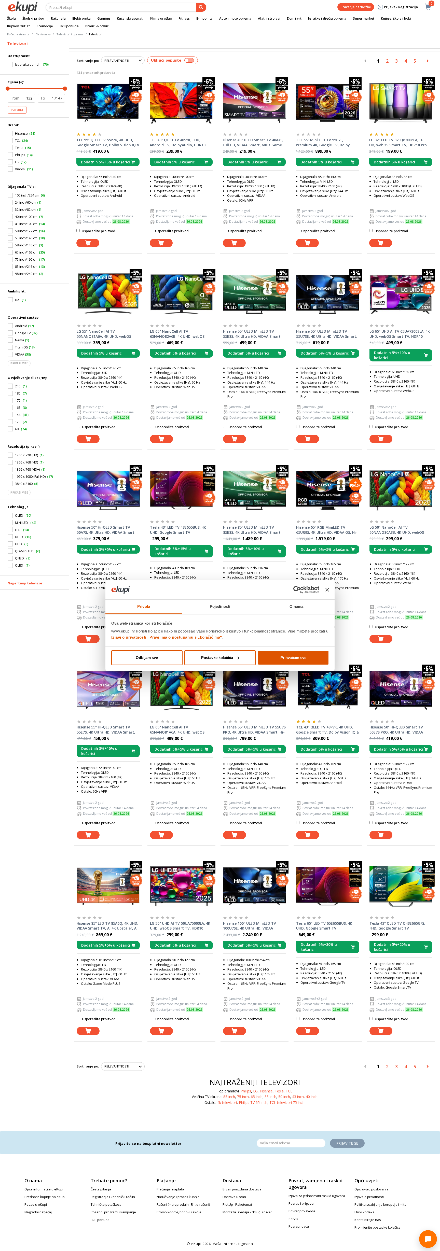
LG (17, 162)
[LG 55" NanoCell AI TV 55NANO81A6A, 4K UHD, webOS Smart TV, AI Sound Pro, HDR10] (108, 294)
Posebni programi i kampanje (113, 1212)
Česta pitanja (101, 1189)
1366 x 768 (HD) (26, 462)
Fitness (184, 18)
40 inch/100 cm (26, 216)
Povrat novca (298, 1226)
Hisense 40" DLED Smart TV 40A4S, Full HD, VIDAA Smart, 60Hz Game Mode (253, 142)
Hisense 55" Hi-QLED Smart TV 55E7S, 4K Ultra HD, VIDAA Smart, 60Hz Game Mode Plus (106, 730)
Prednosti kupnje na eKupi (44, 1196)
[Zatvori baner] (327, 590)
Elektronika (81, 18)
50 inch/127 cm (26, 231)
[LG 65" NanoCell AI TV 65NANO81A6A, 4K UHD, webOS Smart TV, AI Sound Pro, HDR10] (181, 690)
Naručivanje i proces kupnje (178, 1196)
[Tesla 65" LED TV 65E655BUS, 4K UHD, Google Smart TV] (328, 886)
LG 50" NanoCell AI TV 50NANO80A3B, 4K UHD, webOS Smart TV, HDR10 (396, 530)
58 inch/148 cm (26, 245)
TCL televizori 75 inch (287, 1102)
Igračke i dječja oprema (327, 18)
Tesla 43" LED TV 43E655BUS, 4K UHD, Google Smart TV (178, 530)
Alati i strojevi (269, 18)
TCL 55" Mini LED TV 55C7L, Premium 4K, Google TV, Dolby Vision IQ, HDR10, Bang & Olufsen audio (325, 142)
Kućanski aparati (130, 18)
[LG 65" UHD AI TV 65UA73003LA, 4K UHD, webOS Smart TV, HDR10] (401, 294)
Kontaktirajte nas (367, 1219)
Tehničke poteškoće (106, 1204)
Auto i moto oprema (235, 18)
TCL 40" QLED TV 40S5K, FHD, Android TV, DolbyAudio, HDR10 (177, 142)
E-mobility (204, 18)
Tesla (19, 147)
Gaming (103, 18)
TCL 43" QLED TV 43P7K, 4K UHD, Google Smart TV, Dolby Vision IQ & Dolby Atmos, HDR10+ (327, 730)
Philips (20, 154)
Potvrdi (17, 109)
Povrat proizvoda (301, 1211)
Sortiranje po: (88, 60)
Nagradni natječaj (38, 1212)
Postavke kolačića (217, 657)
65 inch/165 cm (26, 252)
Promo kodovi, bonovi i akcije (179, 1212)
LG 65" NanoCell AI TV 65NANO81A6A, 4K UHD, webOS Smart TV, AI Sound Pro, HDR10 (177, 730)
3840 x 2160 (24, 483)
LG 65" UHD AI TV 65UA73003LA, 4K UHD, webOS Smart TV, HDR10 (399, 334)
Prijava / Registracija (401, 7)
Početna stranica (18, 34)
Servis (293, 1218)
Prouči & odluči (97, 26)
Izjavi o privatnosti (128, 637)
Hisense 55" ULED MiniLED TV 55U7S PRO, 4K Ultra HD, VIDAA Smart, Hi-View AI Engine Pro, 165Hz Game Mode (254, 730)
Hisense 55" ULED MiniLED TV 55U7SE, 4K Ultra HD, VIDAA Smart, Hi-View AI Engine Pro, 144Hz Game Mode (327, 334)
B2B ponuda (69, 26)
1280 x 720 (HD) (26, 455)
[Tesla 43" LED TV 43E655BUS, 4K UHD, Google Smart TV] (181, 490)
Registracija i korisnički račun (113, 1196)
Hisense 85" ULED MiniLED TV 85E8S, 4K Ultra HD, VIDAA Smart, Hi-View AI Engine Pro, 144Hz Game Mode (254, 530)
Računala (58, 18)
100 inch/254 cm (27, 195)
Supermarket (363, 18)
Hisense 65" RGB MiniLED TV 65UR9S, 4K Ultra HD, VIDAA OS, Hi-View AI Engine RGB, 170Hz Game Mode (326, 530)
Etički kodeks (364, 1212)
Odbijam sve (147, 657)
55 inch (270, 1096)
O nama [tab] (297, 606)
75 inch (243, 1096)
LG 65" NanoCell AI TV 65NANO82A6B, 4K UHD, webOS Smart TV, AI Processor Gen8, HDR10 (177, 334)
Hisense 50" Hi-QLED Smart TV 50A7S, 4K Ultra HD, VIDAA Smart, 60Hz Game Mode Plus (106, 530)
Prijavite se (347, 1143)
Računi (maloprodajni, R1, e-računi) (183, 1204)
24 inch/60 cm (25, 202)
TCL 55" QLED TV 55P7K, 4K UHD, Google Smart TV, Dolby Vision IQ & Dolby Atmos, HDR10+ (107, 142)
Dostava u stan (234, 1196)
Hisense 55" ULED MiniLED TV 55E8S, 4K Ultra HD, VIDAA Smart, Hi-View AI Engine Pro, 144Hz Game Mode (254, 334)
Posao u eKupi (35, 1204)
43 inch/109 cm (26, 223)
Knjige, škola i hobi (396, 18)
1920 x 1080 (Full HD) (30, 476)
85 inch (229, 1096)
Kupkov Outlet (18, 26)
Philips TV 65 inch (253, 1102)
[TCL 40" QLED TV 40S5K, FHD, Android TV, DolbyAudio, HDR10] (181, 102)
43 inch (298, 1096)
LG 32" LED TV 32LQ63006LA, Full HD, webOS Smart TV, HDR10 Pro (398, 142)
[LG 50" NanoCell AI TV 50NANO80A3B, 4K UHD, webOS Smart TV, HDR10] (401, 490)
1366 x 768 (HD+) (27, 469)
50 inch (284, 1096)
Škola (11, 18)
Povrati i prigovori (301, 1203)
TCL (17, 140)
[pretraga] (201, 7)
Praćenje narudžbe (355, 7)
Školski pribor (33, 18)
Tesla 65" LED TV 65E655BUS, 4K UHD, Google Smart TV (324, 926)
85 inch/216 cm (26, 266)
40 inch (312, 1096)
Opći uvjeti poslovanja (371, 1189)
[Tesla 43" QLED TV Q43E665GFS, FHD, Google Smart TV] (401, 886)
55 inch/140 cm (26, 238)
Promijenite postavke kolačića (377, 1227)
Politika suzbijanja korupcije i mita (380, 1204)
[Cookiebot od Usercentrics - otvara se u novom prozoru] (297, 590)
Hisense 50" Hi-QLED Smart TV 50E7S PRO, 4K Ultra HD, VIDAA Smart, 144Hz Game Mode (396, 730)
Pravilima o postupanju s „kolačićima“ (185, 637)
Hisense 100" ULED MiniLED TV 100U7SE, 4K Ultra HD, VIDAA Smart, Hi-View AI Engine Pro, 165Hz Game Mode (249, 926)
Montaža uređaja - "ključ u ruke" (247, 1212)
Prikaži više (19, 363)
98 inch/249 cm (26, 273)
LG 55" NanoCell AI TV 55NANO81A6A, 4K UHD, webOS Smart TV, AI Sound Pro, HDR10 (104, 334)
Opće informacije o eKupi (43, 1189)
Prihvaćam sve (293, 657)
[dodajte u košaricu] (87, 243)
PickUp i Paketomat (237, 1204)
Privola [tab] (143, 606)
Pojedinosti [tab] (220, 606)
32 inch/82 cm (25, 209)
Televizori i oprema (70, 34)
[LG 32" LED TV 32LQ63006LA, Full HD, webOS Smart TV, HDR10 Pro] (401, 102)
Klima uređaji (161, 18)
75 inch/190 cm (26, 259)
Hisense (21, 133)
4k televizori (227, 1102)
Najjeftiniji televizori (26, 583)
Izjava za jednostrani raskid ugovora (316, 1195)
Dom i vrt (294, 18)
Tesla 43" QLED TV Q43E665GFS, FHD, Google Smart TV (397, 926)
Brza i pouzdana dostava (242, 1189)
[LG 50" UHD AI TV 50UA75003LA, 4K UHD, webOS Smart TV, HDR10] (181, 886)
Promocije (44, 26)
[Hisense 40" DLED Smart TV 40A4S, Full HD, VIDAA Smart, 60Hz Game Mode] (254, 102)
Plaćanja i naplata (170, 1189)
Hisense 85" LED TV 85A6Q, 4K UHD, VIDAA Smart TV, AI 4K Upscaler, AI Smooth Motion (107, 926)
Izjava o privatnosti (369, 1196)
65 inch (257, 1096)
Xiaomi (20, 169)
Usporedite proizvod (98, 231)
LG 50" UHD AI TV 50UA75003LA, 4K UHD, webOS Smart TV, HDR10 (180, 926)
